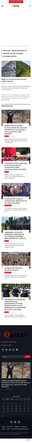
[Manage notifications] (28, 440)
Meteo (3, 428)
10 (3, 406)
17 (3, 408)
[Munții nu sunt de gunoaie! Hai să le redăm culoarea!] (16, 69)
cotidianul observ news (16, 1)
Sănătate (17, 426)
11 (7, 406)
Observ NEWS (16, 434)
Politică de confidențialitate (20, 428)
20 (16, 408)
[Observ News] (16, 6)
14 (20, 406)
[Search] (30, 6)
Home (3, 426)
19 (12, 408)
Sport (8, 428)
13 (16, 406)
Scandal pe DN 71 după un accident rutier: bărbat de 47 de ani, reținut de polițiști (15, 201)
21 (20, 408)
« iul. (2, 416)
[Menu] (2, 6)
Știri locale (9, 426)
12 (12, 406)
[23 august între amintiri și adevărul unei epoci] (16, 260)
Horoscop (24, 426)
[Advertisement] (16, 27)
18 (7, 408)
